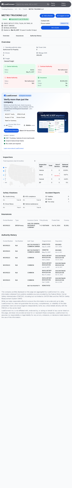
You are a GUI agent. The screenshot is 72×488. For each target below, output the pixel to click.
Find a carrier (53, 4)
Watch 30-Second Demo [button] (27, 130)
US (16, 9)
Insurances (20, 35)
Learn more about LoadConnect (14, 148)
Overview (6, 35)
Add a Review (48, 15)
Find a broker (64, 4)
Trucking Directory (7, 9)
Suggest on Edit (64, 15)
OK (20, 9)
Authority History (35, 35)
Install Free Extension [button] (12, 130)
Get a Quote (55, 27)
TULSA (25, 9)
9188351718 (64, 23)
